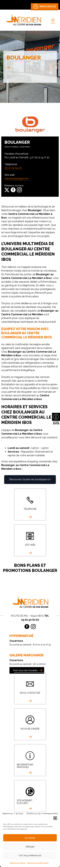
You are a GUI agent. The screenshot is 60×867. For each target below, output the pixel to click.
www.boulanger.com (16, 178)
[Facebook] (13, 189)
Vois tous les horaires (25, 670)
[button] (55, 818)
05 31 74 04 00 (13, 167)
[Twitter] (6, 189)
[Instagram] (19, 189)
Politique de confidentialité (38, 863)
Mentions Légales (12, 813)
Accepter (30, 837)
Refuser (30, 846)
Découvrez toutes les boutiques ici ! (30, 479)
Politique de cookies (17, 863)
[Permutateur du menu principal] (53, 20)
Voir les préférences (30, 855)
